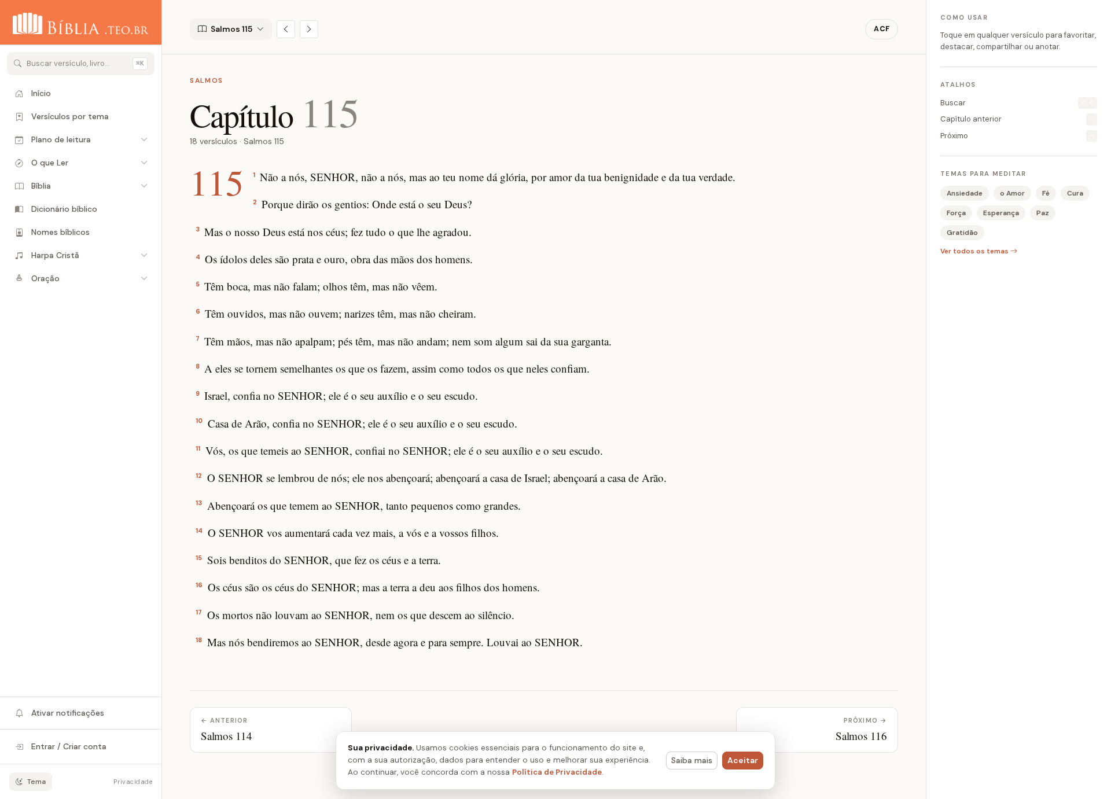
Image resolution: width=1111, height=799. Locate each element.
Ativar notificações (67, 713)
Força (956, 213)
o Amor (1012, 193)
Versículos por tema (70, 116)
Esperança (1001, 213)
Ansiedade (965, 193)
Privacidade (132, 782)
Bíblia (41, 186)
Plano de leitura (61, 139)
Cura (1075, 193)
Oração (45, 278)
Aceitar (742, 760)
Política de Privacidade (557, 772)
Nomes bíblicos (60, 232)
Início (41, 93)
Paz (1042, 213)
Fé (1046, 193)
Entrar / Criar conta (68, 746)
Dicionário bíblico (64, 209)
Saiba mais (691, 760)
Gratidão (962, 232)
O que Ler (49, 162)
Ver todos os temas (975, 251)
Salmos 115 (231, 29)
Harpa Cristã (55, 255)
